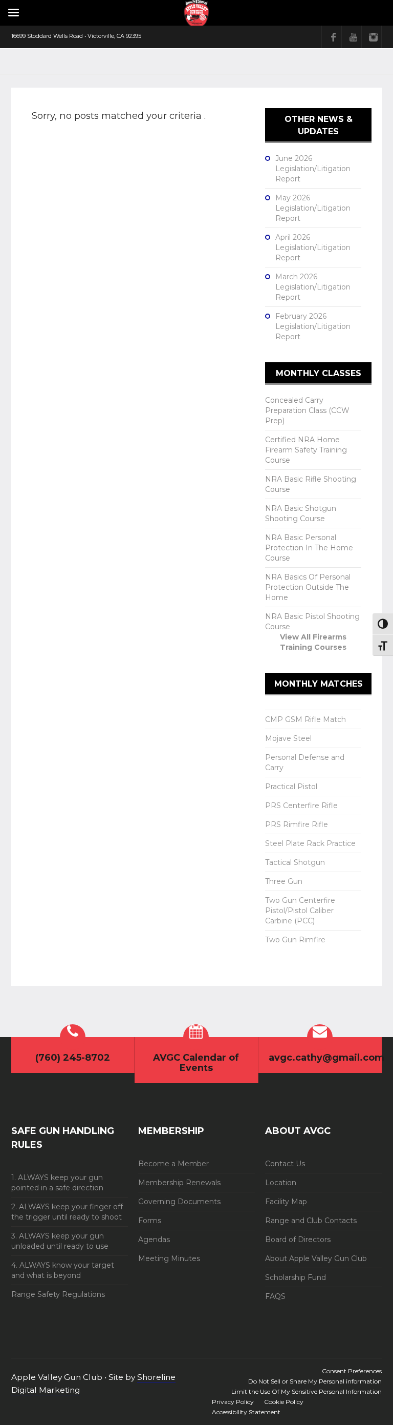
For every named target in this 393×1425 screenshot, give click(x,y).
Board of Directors (298, 1239)
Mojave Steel (288, 738)
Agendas (154, 1239)
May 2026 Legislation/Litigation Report (313, 208)
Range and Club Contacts (311, 1220)
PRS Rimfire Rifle (296, 824)
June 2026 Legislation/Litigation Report (313, 168)
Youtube (353, 37)
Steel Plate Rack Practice (310, 843)
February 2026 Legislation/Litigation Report (313, 326)
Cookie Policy (283, 1402)
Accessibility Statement (246, 1412)
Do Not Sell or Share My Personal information (315, 1381)
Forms (149, 1220)
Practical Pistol (291, 786)
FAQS (275, 1296)
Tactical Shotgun (295, 862)
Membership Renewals (179, 1182)
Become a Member (173, 1163)
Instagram (373, 37)
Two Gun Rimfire (295, 939)
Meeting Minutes (169, 1258)
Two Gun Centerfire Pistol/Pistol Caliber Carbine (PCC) (300, 910)
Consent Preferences (352, 1371)
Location (280, 1182)
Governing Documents (179, 1201)
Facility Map (286, 1201)
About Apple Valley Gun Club (316, 1258)
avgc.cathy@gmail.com (326, 1057)
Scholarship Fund (295, 1277)
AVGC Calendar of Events (196, 1062)
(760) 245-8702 (72, 1057)
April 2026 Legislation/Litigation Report (313, 247)
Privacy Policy (233, 1402)
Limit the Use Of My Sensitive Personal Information (306, 1391)
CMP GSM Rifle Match (305, 719)
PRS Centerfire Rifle (301, 805)
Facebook (333, 37)
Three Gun (283, 881)
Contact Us (285, 1163)
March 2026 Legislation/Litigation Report (313, 287)
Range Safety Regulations (58, 1294)
